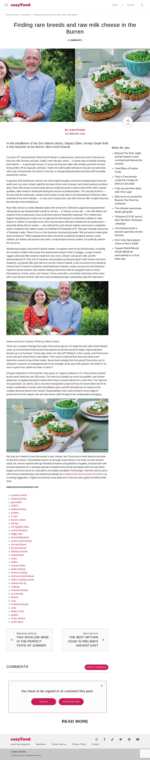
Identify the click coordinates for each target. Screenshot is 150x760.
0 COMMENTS (75, 40)
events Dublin (18, 565)
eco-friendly (17, 594)
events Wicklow (19, 530)
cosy (13, 601)
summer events (19, 495)
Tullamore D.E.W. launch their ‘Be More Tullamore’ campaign (129, 220)
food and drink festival (22, 576)
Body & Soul (17, 611)
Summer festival (19, 590)
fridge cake (17, 534)
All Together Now (20, 527)
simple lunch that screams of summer (84, 474)
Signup (131, 5)
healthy (15, 513)
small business (19, 498)
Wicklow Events (19, 551)
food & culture (18, 520)
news (14, 558)
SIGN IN (44, 701)
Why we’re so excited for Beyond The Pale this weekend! (128, 200)
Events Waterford (20, 537)
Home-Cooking (19, 572)
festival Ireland (18, 509)
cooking (15, 586)
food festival (17, 555)
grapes (14, 615)
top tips (15, 523)
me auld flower (18, 544)
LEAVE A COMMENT (96, 667)
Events (14, 597)
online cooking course (22, 579)
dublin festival (18, 569)
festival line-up (18, 583)
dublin (14, 562)
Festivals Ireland (19, 604)
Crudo (14, 516)
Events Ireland (18, 548)
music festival (18, 618)
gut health (16, 502)
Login (115, 5)
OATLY (15, 506)
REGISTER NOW (71, 701)
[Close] (101, 685)
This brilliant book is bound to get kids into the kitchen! (129, 232)
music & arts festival (21, 541)
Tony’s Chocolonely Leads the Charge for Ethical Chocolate (126, 180)
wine (13, 608)
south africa (17, 622)
